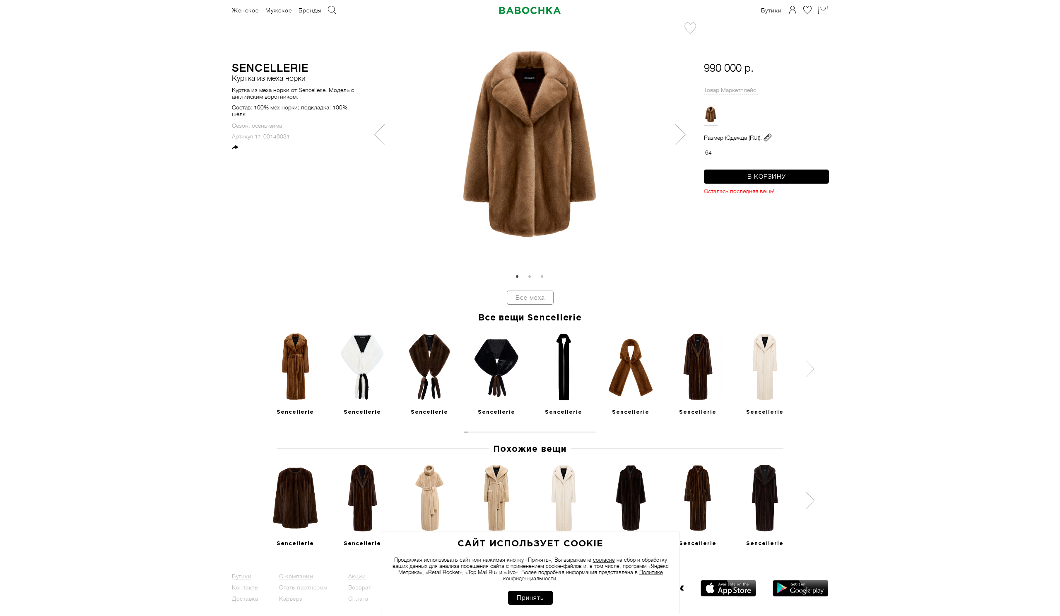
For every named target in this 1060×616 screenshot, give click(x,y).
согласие (604, 560)
